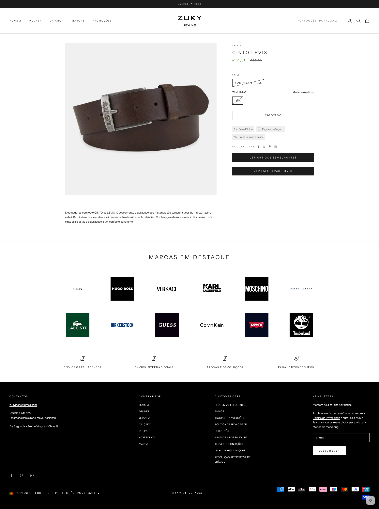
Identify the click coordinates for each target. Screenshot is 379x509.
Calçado (145, 424)
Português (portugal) (317, 20)
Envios (219, 411)
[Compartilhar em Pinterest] (269, 146)
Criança (57, 20)
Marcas (78, 20)
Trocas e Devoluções (230, 417)
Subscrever (329, 450)
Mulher (35, 20)
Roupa (143, 430)
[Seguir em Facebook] (11, 475)
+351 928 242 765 (20, 413)
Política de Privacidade (231, 424)
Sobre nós (222, 430)
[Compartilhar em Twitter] (264, 146)
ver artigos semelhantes (273, 157)
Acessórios (147, 437)
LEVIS (236, 45)
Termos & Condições (229, 443)
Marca (143, 443)
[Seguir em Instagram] (22, 475)
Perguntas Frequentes (230, 404)
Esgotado (273, 115)
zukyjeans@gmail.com (23, 405)
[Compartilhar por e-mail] (275, 146)
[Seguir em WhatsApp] (32, 475)
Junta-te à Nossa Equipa (231, 437)
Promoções (102, 20)
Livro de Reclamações (230, 450)
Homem (15, 20)
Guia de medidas (303, 92)
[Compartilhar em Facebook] (258, 146)
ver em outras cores (273, 170)
